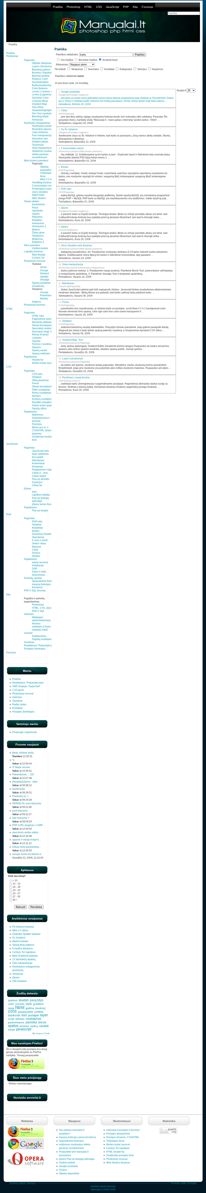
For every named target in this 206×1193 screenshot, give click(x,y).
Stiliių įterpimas (40, 380)
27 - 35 (16, 896)
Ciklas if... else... (40, 472)
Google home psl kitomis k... (27, 854)
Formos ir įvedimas (42, 344)
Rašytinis (37, 220)
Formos (36, 553)
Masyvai (36, 546)
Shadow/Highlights (42, 110)
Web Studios (39, 198)
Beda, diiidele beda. (23, 752)
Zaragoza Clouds (42, 1033)
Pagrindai (29, 60)
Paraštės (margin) (42, 402)
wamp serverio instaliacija (40, 564)
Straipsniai (77, 69)
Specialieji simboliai (43, 328)
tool (24, 1015)
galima (30, 1008)
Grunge (44, 270)
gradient (38, 1003)
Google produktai (74, 93)
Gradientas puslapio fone (120, 1155)
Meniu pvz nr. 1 (40, 427)
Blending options (41, 69)
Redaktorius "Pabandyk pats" (40, 645)
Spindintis (37, 210)
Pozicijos (37, 424)
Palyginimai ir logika (43, 469)
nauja (11, 1029)
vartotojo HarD (40, 629)
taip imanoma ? (20, 818)
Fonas (35, 383)
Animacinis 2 (39, 226)
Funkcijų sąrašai (33, 578)
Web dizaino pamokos (36, 160)
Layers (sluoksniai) (72, 358)
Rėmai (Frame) (40, 334)
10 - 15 (16, 883)
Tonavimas (38, 144)
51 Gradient (18, 937)
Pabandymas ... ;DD (23, 774)
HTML (88, 6)
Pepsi (35, 207)
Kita (135, 6)
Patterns (36, 301)
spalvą (34, 1026)
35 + (15, 899)
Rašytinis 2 (38, 242)
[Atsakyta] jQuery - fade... (25, 781)
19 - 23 (16, 890)
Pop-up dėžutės (40, 479)
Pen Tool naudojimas (43, 113)
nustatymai (33, 1018)
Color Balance (40, 88)
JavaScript (112, 6)
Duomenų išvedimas (43, 534)
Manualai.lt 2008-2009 (103, 1189)
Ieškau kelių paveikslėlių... (26, 847)
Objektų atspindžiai (46, 168)
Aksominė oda (40, 138)
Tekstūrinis (38, 235)
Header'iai (37, 359)
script (11, 1018)
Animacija (37, 119)
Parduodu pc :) (20, 796)
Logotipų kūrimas (33, 251)
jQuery (27, 488)
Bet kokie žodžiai (88, 60)
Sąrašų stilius (39, 408)
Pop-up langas (40, 510)
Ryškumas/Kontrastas (44, 85)
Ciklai (35, 549)
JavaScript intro (40, 451)
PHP (126, 6)
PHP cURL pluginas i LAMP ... (28, 825)
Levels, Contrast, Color (44, 91)
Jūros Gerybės (40, 192)
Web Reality (38, 254)
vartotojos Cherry (41, 626)
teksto (42, 1022)
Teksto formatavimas (43, 325)
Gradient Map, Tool (72, 339)
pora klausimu (20, 810)
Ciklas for (37, 485)
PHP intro (37, 521)
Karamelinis (38, 204)
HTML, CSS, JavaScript (45, 607)
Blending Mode (40, 116)
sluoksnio (14, 1015)
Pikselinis (37, 217)
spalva (13, 1026)
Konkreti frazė (110, 60)
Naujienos (157, 69)
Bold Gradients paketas (25, 955)
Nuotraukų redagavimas (37, 123)
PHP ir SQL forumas (35, 590)
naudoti (43, 1026)
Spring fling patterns (23, 944)
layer (44, 1015)
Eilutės (35, 531)
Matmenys (37, 414)
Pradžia (58, 6)
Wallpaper (37, 617)
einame (24, 1026)
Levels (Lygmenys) (42, 94)
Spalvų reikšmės (41, 353)
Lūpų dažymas (40, 132)
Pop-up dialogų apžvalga (40, 500)
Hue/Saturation (40, 82)
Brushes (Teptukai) (42, 72)
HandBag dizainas (42, 182)
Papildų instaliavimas (43, 639)
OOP (34, 568)
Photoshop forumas (34, 304)
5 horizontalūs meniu (43, 185)
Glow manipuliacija (42, 147)
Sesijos (36, 556)
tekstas (20, 1018)
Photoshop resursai (34, 261)
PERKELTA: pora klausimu (26, 803)
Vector (43, 267)
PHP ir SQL (38, 611)
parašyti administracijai (103, 1186)
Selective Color (40, 97)
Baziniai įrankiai (40, 75)
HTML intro (38, 315)
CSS (99, 6)
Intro (34, 491)
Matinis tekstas (20, 941)
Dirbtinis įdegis (40, 141)
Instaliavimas (39, 636)
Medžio (44, 298)
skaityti (24, 1000)
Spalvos (36, 347)
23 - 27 (16, 893)
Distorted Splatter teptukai (26, 934)
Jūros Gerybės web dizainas (76, 245)
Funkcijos (37, 482)
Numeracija (18, 789)
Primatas (192, 1183)
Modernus (37, 239)
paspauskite (25, 1011)
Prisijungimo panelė (43, 188)
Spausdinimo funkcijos (44, 581)
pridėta (38, 1011)
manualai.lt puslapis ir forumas (123, 1130)
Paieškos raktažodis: (67, 54)
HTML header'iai (115, 1151)
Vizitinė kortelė (40, 248)
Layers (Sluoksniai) (42, 66)
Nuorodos (94, 69)
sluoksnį (40, 1008)
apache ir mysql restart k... (26, 839)
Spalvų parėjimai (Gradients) (41, 284)
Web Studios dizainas (118, 1162)
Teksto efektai (31, 201)
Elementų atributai (42, 322)
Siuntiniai (29, 642)
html (19, 1007)
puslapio (33, 1015)
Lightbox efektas (41, 494)
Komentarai (38, 463)
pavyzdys (36, 1000)
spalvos (13, 1000)
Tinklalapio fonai (115, 1140)
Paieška (139, 54)
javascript (23, 1029)
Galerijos (29, 614)
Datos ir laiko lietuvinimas (39, 573)
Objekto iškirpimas (42, 63)
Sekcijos (142, 69)
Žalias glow (38, 232)
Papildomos (30, 356)
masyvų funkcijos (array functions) (77, 1137)
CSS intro (37, 374)
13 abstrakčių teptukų (24, 959)
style (29, 1003)
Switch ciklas (39, 543)
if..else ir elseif (39, 540)
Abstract (44, 273)
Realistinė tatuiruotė (43, 129)
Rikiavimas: (62, 64)
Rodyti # (181, 90)
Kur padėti (37, 457)
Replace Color (40, 78)
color (11, 1003)
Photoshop (73, 6)
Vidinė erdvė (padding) (44, 405)
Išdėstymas (38, 460)
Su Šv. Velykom (69, 129)
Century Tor (38, 257)
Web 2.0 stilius (48, 179)
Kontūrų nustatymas (43, 399)
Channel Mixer (40, 101)
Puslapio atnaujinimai (118, 1133)
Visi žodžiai (67, 60)
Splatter (44, 276)
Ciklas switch (39, 476)
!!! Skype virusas (21, 767)
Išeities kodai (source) (44, 363)
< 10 (15, 880)
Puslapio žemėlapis (34, 648)
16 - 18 (16, 887)
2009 (12, 1011)
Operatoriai (38, 537)
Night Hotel (38, 195)
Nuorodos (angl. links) (44, 331)
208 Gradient (19, 981)
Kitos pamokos (32, 245)
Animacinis (38, 223)
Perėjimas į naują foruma (76, 377)
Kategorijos (126, 69)
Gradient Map (39, 104)
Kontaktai (109, 69)
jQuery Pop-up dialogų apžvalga (76, 1159)
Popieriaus (46, 295)
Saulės (36, 213)
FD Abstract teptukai (23, 926)
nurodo (19, 1003)
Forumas (147, 6)
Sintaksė (36, 377)
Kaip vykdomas (40, 454)
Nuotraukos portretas (43, 126)
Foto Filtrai (37, 107)
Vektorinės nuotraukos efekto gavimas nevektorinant (44, 154)
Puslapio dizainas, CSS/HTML (122, 1137)
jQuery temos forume (43, 504)
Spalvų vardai (39, 350)
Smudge (44, 279)
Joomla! (28, 633)
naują (11, 1008)
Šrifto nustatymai (41, 389)
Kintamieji (37, 466)
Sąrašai (36, 341)
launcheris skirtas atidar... (26, 832)
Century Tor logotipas (24, 952)
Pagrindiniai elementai (44, 319)
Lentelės (36, 337)
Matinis (36, 229)
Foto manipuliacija (42, 135)
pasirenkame (16, 1022)
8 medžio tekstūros (22, 948)
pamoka (31, 1022)
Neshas (31, 1183)
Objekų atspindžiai (69, 1173)
